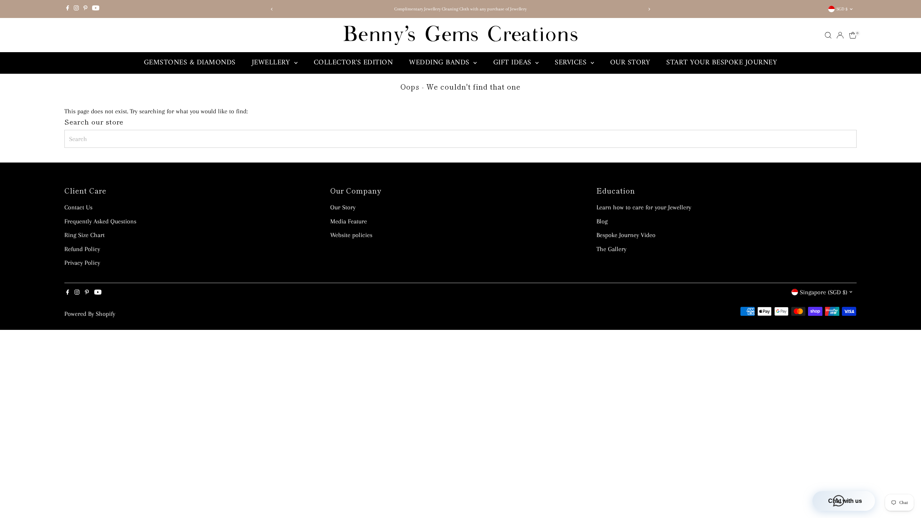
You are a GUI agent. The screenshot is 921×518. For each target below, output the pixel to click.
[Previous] (272, 9)
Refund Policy (82, 249)
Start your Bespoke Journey (721, 62)
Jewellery (272, 62)
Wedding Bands (440, 62)
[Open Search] (828, 35)
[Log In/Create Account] (840, 35)
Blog (602, 221)
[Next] (649, 9)
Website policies (351, 234)
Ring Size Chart (84, 234)
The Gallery (611, 249)
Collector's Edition (353, 62)
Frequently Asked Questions (100, 221)
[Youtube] (95, 9)
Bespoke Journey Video (625, 234)
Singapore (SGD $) (823, 292)
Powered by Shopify (89, 313)
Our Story (630, 62)
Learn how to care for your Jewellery (643, 207)
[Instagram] (76, 9)
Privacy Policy (82, 262)
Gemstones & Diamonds (190, 62)
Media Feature (348, 221)
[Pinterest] (85, 9)
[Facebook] (67, 9)
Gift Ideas (513, 62)
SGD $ (842, 9)
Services (572, 62)
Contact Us (78, 207)
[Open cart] (853, 35)
